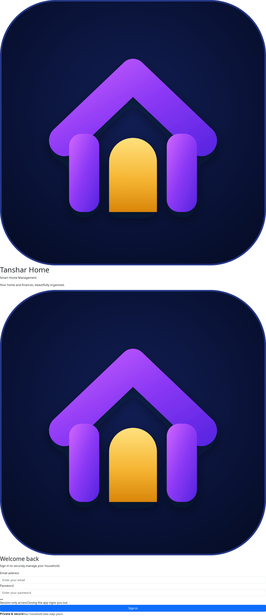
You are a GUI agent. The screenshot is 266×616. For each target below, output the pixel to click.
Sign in (133, 608)
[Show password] (1, 599)
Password (7, 586)
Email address (9, 573)
